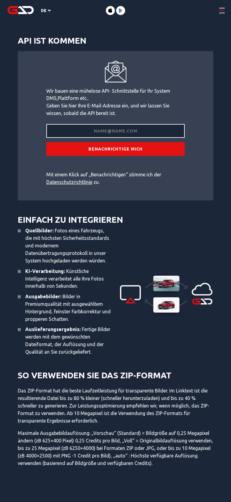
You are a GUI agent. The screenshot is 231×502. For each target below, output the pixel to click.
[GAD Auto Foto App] (21, 10)
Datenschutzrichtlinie (69, 182)
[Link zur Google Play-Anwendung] (120, 10)
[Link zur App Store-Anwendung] (110, 10)
